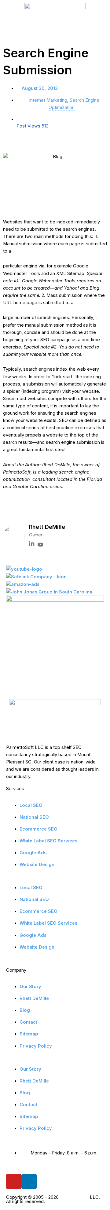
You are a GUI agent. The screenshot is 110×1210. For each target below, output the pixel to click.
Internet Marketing (48, 100)
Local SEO (31, 805)
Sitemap (29, 1034)
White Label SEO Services (48, 841)
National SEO (34, 817)
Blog (25, 1010)
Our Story (30, 986)
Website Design (37, 864)
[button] (18, 511)
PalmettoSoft (73, 1197)
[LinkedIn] (32, 545)
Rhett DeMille (34, 998)
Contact (28, 1022)
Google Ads (33, 852)
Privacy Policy (36, 1046)
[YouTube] (40, 545)
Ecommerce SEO (38, 829)
